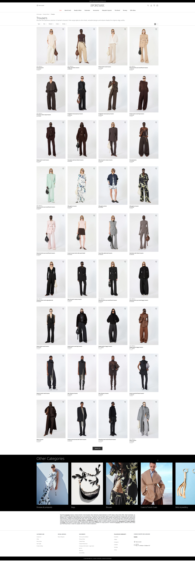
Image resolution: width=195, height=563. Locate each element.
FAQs (38, 539)
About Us (81, 550)
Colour (57, 23)
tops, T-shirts (82, 520)
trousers (67, 515)
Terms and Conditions (83, 536)
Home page (39, 14)
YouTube (116, 547)
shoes (63, 522)
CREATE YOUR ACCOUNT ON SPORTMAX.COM (97, 1)
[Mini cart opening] (159, 5)
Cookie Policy (82, 541)
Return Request (61, 536)
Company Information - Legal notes (86, 546)
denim (96, 521)
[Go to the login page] (151, 5)
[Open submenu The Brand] (120, 10)
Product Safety (40, 546)
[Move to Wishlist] (63, 29)
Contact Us (39, 536)
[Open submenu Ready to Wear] (82, 10)
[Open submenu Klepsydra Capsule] (112, 10)
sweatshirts (90, 520)
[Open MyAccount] (152, 5)
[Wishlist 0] (154, 5)
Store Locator (138, 541)
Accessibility (81, 552)
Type (39, 23)
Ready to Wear (46, 14)
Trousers (53, 14)
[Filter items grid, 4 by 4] (155, 24)
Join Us (80, 548)
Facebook (116, 536)
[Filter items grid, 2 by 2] (157, 24)
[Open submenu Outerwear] (91, 10)
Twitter (115, 539)
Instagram (116, 542)
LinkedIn (116, 544)
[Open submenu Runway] (128, 10)
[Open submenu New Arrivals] (72, 10)
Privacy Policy (82, 539)
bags (128, 521)
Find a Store (39, 541)
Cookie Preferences (83, 543)
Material (50, 23)
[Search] (148, 5)
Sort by (63, 23)
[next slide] (157, 460)
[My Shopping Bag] (157, 5)
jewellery (132, 521)
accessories (122, 521)
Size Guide (39, 543)
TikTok (115, 550)
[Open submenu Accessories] (100, 10)
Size (44, 23)
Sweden (135, 536)
